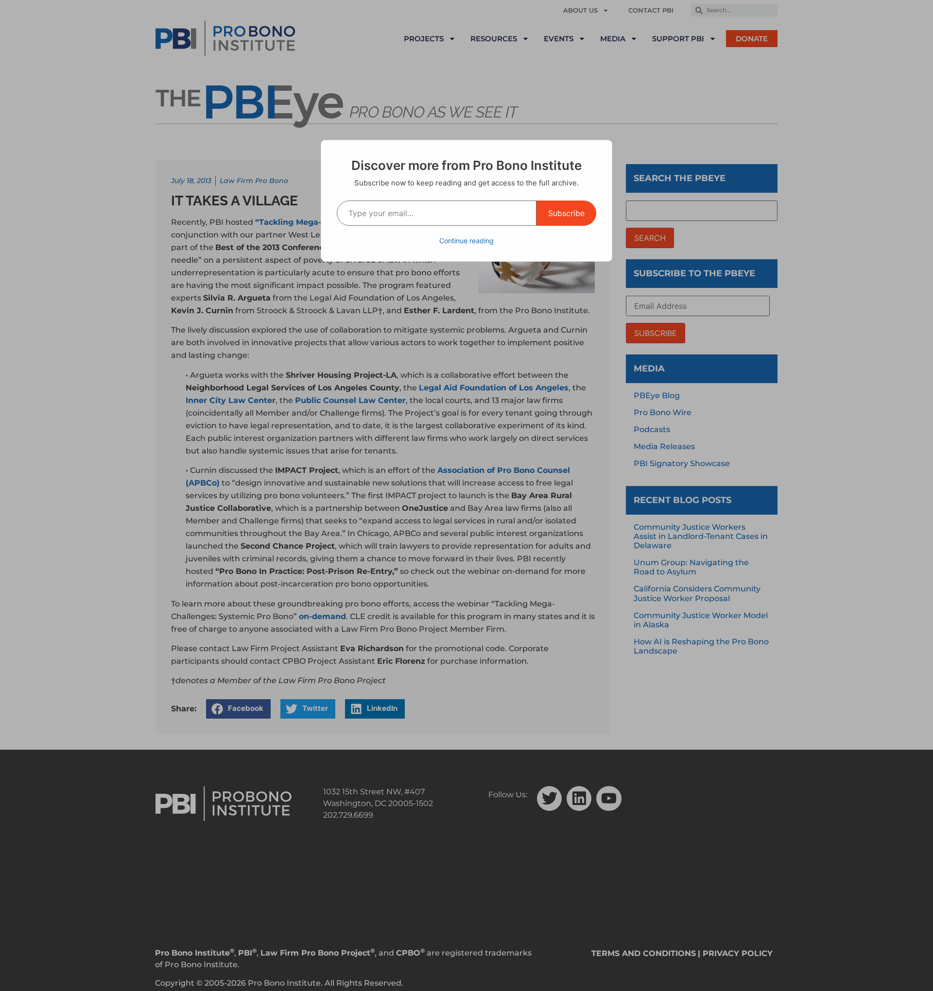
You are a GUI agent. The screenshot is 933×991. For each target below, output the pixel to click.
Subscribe (566, 213)
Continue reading (466, 240)
